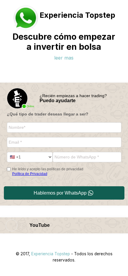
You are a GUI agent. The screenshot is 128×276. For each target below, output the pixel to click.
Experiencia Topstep (50, 253)
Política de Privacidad (29, 174)
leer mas (64, 58)
